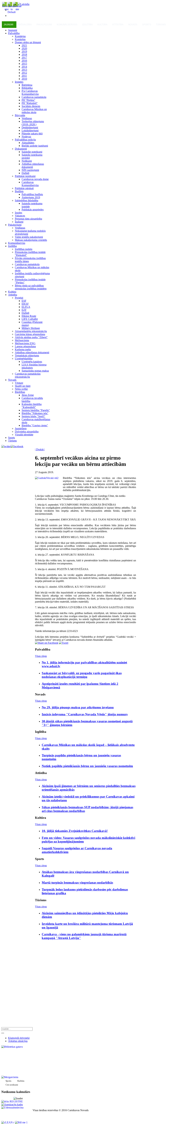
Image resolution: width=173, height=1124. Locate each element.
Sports (146, 24)
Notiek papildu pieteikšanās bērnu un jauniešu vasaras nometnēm (87, 766)
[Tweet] (63, 642)
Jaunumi (8, 24)
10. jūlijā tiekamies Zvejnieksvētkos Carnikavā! (75, 831)
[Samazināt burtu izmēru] (17, 9)
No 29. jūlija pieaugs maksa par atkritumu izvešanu (78, 707)
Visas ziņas (41, 656)
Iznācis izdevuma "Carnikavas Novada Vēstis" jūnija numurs (85, 714)
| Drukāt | (40, 449)
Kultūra (102, 24)
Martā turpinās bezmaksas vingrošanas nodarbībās (77, 882)
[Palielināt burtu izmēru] (6, 9)
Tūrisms (161, 24)
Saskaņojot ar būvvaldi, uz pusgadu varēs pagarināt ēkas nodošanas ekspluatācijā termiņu (82, 675)
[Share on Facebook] (46, 642)
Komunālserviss (67, 24)
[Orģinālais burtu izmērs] (12, 12)
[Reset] (2, 1033)
